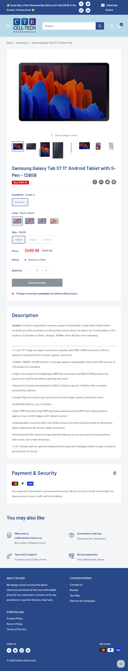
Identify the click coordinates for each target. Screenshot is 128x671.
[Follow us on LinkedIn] (88, 10)
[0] (118, 26)
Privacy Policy (15, 618)
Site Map (75, 595)
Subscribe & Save (112, 7)
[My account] (112, 26)
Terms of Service (16, 629)
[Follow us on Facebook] (81, 3)
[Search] (100, 26)
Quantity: (17, 270)
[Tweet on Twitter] (107, 181)
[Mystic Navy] (42, 221)
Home (10, 42)
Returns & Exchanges (82, 600)
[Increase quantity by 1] (46, 270)
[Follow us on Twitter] (88, 3)
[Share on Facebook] (94, 181)
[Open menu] (8, 26)
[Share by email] (114, 181)
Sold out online (37, 282)
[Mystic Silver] (29, 221)
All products (22, 42)
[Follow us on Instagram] (81, 10)
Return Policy (14, 623)
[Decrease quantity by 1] (28, 270)
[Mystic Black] (17, 221)
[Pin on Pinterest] (101, 181)
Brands (74, 589)
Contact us (76, 584)
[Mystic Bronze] (54, 221)
